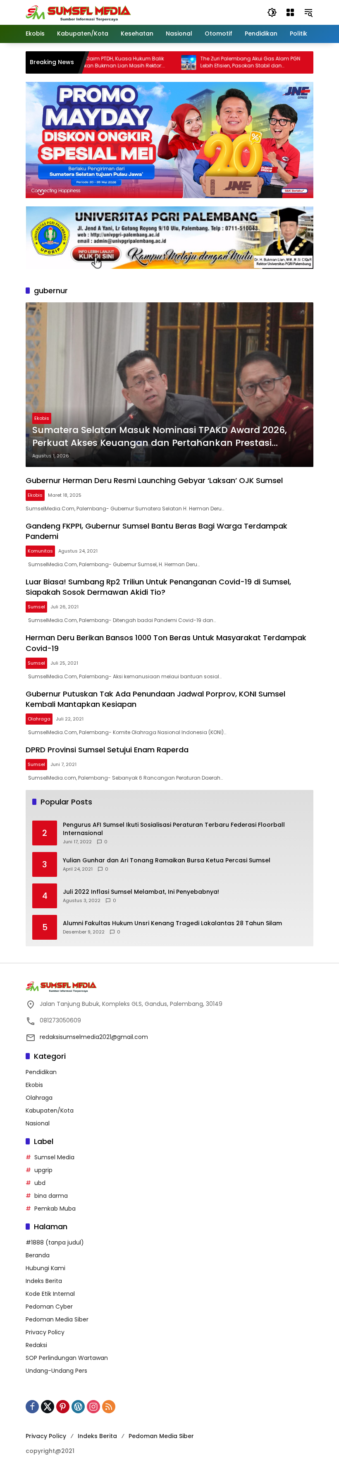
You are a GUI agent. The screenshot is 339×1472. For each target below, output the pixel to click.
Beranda (38, 1255)
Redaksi (36, 1345)
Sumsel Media (54, 1157)
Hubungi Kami (45, 1268)
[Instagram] (93, 1406)
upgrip (43, 1170)
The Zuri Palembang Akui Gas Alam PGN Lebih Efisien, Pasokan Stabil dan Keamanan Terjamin (224, 62)
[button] (272, 12)
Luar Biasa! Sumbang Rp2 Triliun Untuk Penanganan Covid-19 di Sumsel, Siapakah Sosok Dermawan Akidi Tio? (158, 587)
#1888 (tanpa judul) (55, 1242)
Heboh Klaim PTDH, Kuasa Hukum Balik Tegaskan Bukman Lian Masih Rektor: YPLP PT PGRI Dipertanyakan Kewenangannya (90, 62)
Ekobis (41, 418)
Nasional (38, 1123)
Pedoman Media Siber (57, 1319)
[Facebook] (32, 1406)
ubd (39, 1183)
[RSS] (108, 1406)
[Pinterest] (62, 1406)
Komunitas (40, 551)
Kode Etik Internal (50, 1294)
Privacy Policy (45, 1332)
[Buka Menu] (290, 12)
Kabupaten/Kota (50, 1110)
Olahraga (39, 719)
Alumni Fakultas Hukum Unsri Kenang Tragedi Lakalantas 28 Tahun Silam (172, 923)
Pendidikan (41, 1072)
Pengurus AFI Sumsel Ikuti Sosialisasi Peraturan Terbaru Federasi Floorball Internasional (174, 829)
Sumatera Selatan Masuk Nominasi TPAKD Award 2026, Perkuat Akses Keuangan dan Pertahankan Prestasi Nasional (159, 437)
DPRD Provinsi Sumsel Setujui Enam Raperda (107, 749)
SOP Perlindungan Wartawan (67, 1358)
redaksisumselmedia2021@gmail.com (94, 1037)
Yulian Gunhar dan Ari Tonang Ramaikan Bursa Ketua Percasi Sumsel (166, 860)
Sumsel (36, 606)
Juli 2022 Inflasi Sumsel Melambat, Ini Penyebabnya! (141, 892)
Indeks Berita (44, 1281)
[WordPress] (78, 1406)
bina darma (51, 1196)
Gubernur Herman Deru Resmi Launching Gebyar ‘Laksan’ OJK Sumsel (154, 480)
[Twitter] (47, 1406)
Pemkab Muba (55, 1208)
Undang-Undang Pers (56, 1371)
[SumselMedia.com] (78, 12)
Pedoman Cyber (49, 1306)
